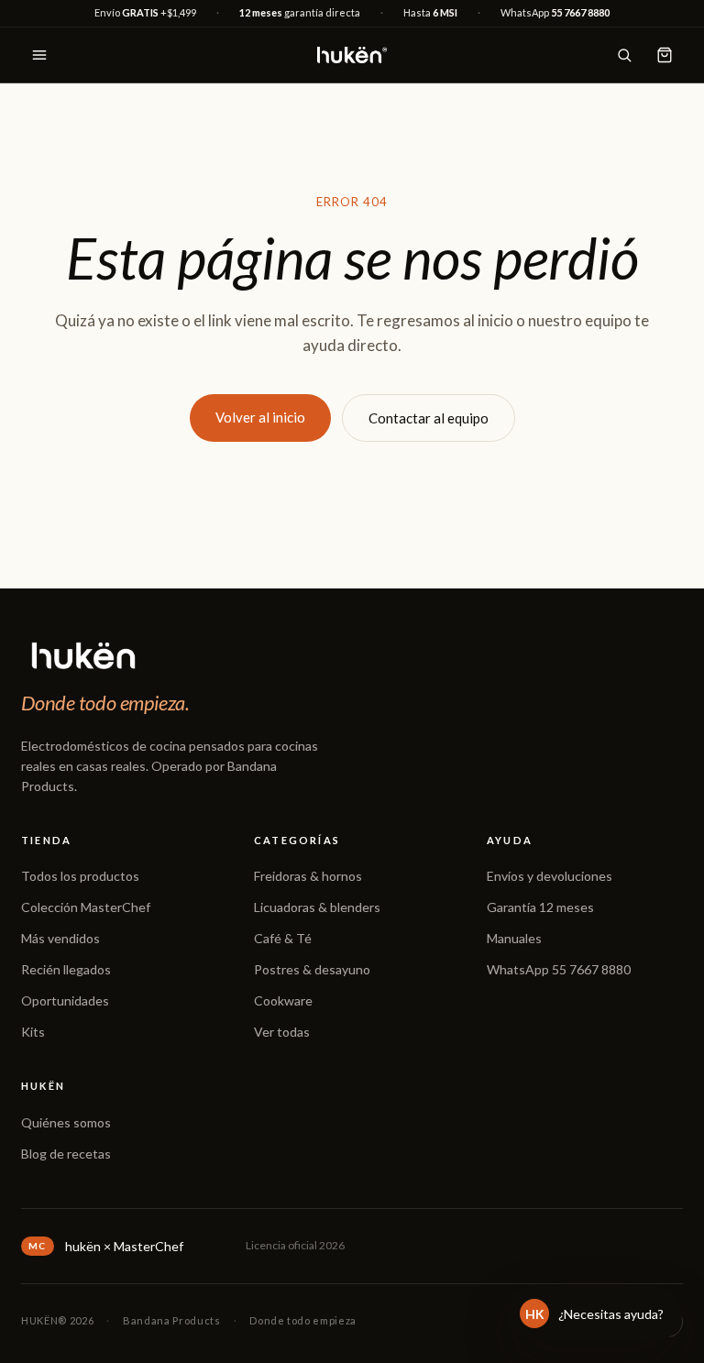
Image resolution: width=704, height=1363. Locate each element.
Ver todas (282, 1031)
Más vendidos (60, 938)
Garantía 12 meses (540, 907)
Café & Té (283, 938)
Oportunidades (65, 1000)
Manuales (514, 938)
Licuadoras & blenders (317, 907)
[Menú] (39, 55)
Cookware (283, 1000)
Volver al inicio (260, 417)
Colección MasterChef (85, 907)
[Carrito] (664, 55)
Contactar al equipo (428, 418)
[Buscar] (624, 55)
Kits (33, 1031)
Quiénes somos (66, 1122)
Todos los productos (80, 876)
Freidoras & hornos (308, 876)
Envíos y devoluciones (549, 876)
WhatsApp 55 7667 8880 (559, 969)
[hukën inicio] (352, 55)
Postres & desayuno (312, 969)
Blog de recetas (66, 1153)
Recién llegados (66, 969)
